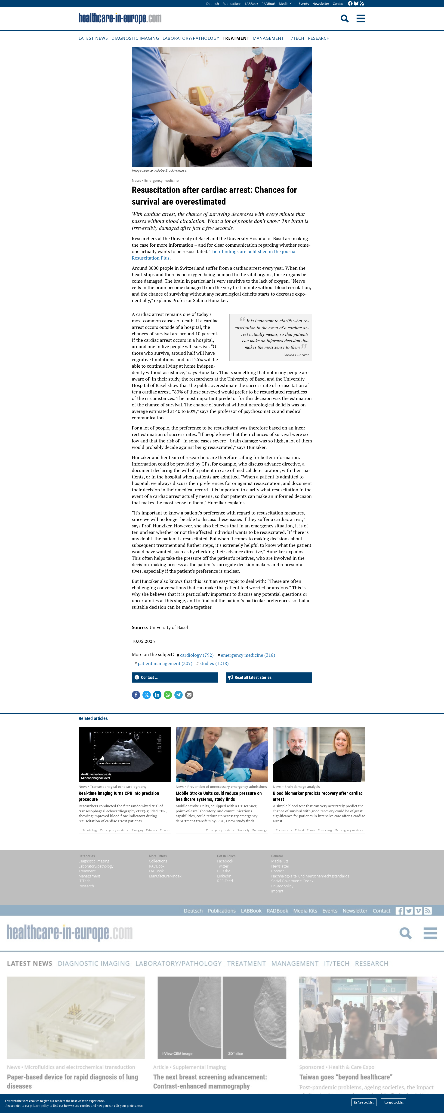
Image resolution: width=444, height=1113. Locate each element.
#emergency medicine (114, 830)
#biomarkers (284, 830)
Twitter (222, 866)
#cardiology (90, 830)
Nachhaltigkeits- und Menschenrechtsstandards (310, 876)
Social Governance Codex (292, 880)
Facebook (225, 861)
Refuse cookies (364, 1102)
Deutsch (212, 3)
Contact (339, 3)
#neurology (259, 830)
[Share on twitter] (146, 695)
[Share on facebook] (136, 695)
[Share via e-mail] (189, 695)
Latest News (93, 38)
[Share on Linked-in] (157, 695)
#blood (299, 830)
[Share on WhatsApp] (168, 695)
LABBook (251, 3)
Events (304, 3)
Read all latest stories (252, 677)
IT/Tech (295, 38)
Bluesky (223, 871)
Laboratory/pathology (191, 38)
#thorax (165, 830)
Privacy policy (282, 886)
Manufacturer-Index (165, 876)
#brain (311, 830)
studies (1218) (214, 663)
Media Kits (287, 3)
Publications (231, 3)
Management (268, 38)
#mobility (243, 830)
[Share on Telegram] (178, 695)
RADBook (268, 3)
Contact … (148, 677)
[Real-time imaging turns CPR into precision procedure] (125, 754)
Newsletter (320, 3)
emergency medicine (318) (248, 655)
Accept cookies (394, 1102)
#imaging (137, 830)
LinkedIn (224, 876)
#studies (151, 830)
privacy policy (39, 1106)
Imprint (277, 891)
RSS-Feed (225, 880)
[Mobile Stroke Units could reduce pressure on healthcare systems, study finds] (222, 754)
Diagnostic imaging (135, 38)
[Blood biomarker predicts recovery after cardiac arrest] (319, 754)
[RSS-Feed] (362, 4)
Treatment (236, 38)
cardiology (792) (197, 655)
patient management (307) (165, 663)
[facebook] (350, 4)
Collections (158, 861)
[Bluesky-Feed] (356, 4)
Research (319, 38)
